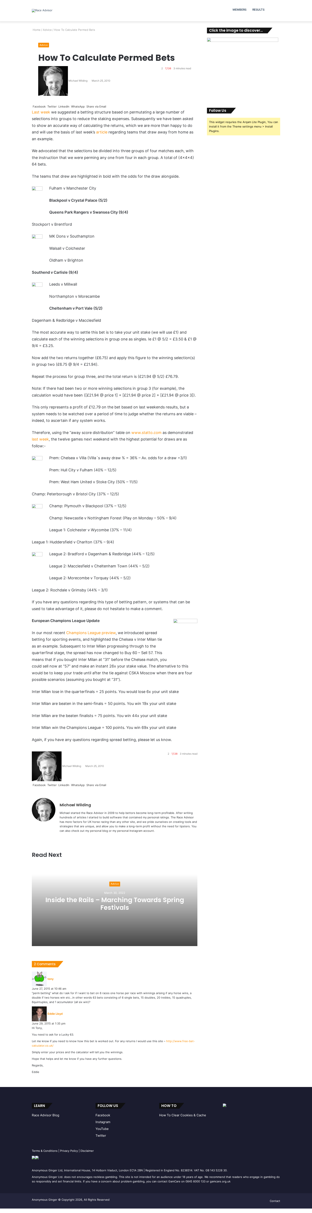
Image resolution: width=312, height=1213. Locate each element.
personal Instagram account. (136, 830)
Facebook (103, 1115)
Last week (41, 112)
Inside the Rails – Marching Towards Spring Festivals (114, 903)
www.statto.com (146, 432)
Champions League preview (91, 633)
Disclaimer (87, 1150)
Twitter (101, 1136)
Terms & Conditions (45, 1150)
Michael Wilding (78, 80)
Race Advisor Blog (45, 1115)
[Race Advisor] (42, 10)
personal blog (99, 830)
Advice (47, 29)
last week (40, 439)
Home (36, 29)
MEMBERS (239, 9)
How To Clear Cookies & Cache (182, 1115)
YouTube (102, 1129)
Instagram (103, 1122)
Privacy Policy (69, 1150)
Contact (275, 1201)
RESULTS (258, 9)
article (101, 132)
